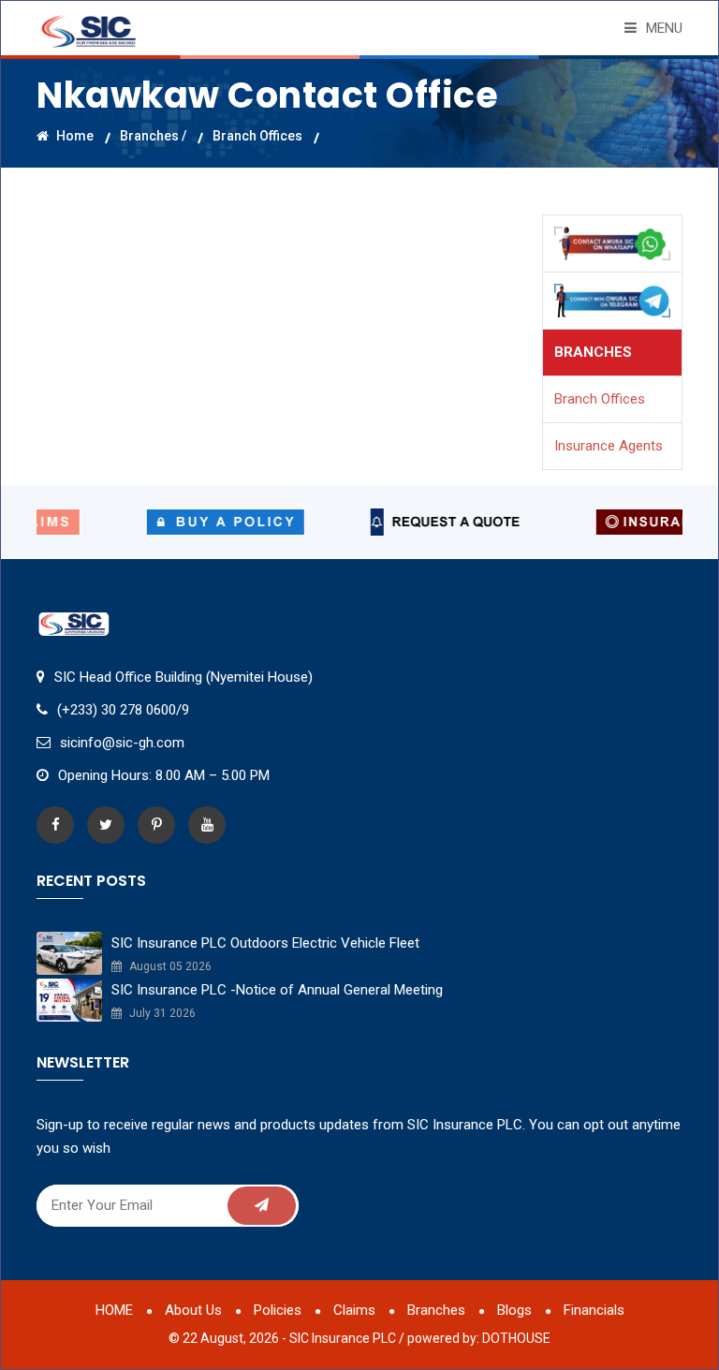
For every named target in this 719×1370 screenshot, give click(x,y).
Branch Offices (257, 134)
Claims (354, 1310)
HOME (114, 1310)
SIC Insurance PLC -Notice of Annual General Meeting (277, 989)
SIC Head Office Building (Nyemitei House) (183, 677)
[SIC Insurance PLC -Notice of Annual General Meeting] (69, 999)
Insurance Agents (608, 445)
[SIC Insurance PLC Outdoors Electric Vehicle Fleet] (69, 952)
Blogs (514, 1310)
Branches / (153, 134)
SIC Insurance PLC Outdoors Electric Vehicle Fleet (265, 943)
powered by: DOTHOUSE (478, 1338)
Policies (277, 1310)
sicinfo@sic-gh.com (122, 742)
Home (73, 134)
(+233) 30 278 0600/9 (123, 709)
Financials (594, 1310)
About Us (193, 1310)
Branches (436, 1310)
